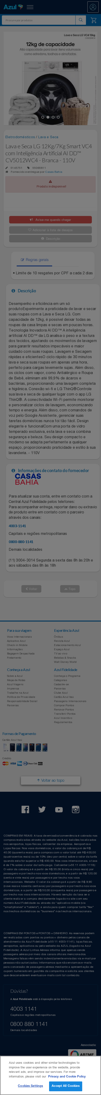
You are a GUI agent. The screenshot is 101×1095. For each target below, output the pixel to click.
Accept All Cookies (65, 1086)
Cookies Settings (30, 1086)
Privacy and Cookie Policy (67, 1076)
